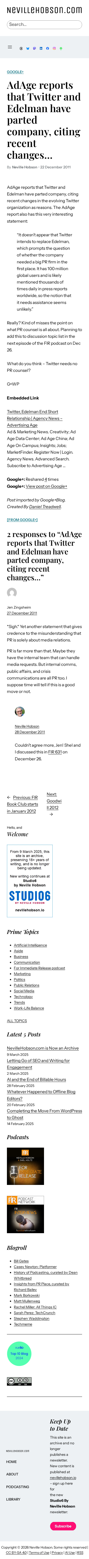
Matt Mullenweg (27, 1301)
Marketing (22, 974)
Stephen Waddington (31, 1318)
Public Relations (26, 985)
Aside (18, 951)
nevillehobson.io (63, 1477)
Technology (23, 996)
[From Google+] (22, 520)
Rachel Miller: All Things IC (35, 1307)
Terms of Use (39, 1553)
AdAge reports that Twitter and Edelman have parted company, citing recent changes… (44, 119)
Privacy (57, 1553)
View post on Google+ (46, 486)
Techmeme (23, 1324)
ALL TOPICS (17, 1021)
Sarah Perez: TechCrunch (34, 1313)
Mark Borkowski (27, 1295)
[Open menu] (10, 47)
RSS (80, 1553)
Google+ (15, 72)
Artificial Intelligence (30, 945)
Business (21, 956)
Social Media (24, 991)
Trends (19, 1002)
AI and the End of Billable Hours (36, 1079)
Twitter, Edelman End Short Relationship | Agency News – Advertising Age (35, 418)
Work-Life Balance (29, 1008)
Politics (19, 979)
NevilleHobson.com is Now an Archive (43, 1048)
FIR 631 (55, 751)
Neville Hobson (27, 726)
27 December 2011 (22, 613)
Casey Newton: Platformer (35, 1267)
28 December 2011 (30, 732)
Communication (27, 962)
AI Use (70, 1553)
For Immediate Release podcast (39, 968)
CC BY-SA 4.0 (16, 1553)
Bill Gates (21, 1261)
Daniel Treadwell (45, 506)
